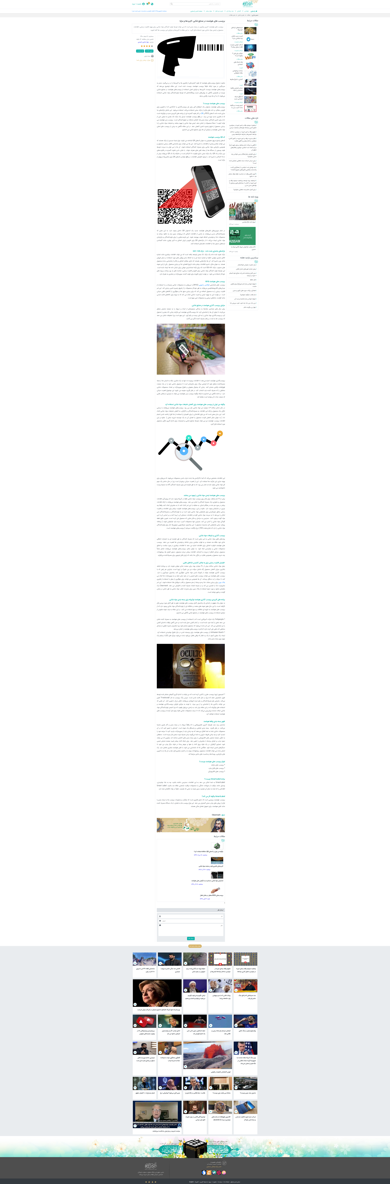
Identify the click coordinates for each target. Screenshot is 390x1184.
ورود (133, 4)
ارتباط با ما (226, 1182)
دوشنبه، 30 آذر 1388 (204, 870)
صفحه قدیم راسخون (196, 11)
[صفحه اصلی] (155, 1182)
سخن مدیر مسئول (235, 1182)
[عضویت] (149, 1182)
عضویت (138, 4)
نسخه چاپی (147, 56)
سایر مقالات (232, 15)
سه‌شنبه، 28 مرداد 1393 (200, 855)
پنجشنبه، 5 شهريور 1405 (160, 11)
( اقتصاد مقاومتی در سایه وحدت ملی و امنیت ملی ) (143, 11)
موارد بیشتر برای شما (143, 60)
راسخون (253, 11)
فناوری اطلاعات (149, 51)
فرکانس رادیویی (204, 285)
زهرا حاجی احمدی (143, 42)
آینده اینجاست (140, 51)
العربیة (196, 1182)
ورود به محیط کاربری (205, 1182)
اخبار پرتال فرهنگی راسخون (213, 1167)
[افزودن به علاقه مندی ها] (146, 1182)
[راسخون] (250, 7)
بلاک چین (221, 582)
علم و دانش (241, 15)
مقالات (248, 15)
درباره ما (220, 1182)
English (191, 1182)
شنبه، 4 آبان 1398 (205, 899)
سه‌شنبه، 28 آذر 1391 (197, 884)
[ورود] (152, 1182)
